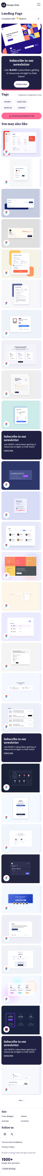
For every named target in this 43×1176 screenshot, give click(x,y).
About (24, 1116)
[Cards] (21, 1080)
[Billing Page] (21, 142)
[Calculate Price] (21, 959)
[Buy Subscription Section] (21, 354)
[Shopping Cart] (21, 415)
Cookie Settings (8, 1169)
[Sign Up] (21, 808)
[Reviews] (21, 384)
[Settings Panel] (21, 657)
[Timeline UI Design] (21, 294)
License (5, 1121)
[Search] (21, 596)
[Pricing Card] (21, 989)
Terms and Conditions (12, 1142)
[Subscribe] (21, 475)
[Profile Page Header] (21, 233)
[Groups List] (21, 778)
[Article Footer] (21, 929)
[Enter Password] (21, 173)
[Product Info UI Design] (21, 324)
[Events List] (21, 717)
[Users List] (21, 536)
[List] (21, 626)
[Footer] (21, 566)
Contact (25, 1121)
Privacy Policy (8, 1147)
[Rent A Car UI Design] (21, 263)
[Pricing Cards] (21, 1020)
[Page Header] (21, 203)
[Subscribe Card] (21, 505)
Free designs (7, 1116)
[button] (38, 4)
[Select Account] (21, 838)
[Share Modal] (21, 868)
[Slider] (21, 687)
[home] (10, 4)
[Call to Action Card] (21, 899)
